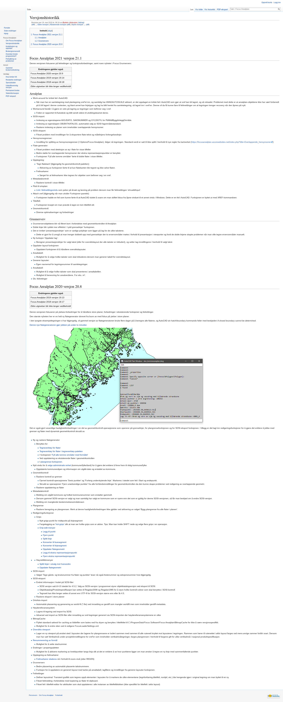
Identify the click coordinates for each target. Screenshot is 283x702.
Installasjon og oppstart (11, 47)
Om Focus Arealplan (14, 41)
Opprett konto (266, 2)
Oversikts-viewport (41, 629)
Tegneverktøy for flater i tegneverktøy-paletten (61, 451)
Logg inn (277, 2)
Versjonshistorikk (12, 43)
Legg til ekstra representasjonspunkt (60, 552)
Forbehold (58, 695)
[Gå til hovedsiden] (13, 12)
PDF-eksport (222, 9)
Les (191, 9)
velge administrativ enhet (59, 465)
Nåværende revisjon (58, 24)
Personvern (33, 695)
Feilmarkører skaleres (46, 659)
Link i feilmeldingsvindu (47, 190)
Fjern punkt (48, 535)
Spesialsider (11, 83)
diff (33, 24)
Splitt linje (47, 538)
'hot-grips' (59, 524)
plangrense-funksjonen (51, 462)
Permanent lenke (12, 90)
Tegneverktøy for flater (50, 448)
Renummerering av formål (45, 640)
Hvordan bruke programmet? (12, 55)
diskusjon (73, 22)
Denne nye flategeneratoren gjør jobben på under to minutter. (58, 325)
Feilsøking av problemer (11, 60)
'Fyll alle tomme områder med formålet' (69, 455)
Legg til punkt (49, 531)
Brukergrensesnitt (13, 51)
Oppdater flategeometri (54, 549)
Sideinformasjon (12, 93)
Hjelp (6, 34)
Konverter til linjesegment (54, 545)
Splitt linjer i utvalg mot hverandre (55, 564)
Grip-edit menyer (47, 528)
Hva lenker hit (11, 77)
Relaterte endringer (13, 80)
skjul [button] (50, 31)
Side (29, 9)
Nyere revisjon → (78, 24)
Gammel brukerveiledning (12, 69)
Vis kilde (199, 9)
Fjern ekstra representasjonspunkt (59, 556)
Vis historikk (209, 9)
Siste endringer (10, 31)
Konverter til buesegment (54, 542)
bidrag (81, 22)
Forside (7, 28)
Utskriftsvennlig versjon (12, 87)
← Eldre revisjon (42, 24)
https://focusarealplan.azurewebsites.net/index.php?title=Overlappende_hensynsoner (231, 142)
